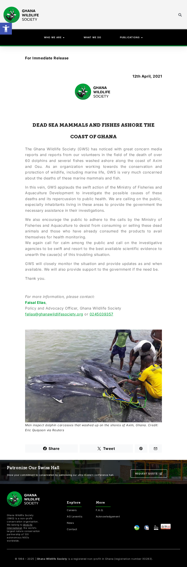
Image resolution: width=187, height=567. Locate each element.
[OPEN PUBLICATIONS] (142, 37)
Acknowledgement (108, 516)
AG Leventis (75, 516)
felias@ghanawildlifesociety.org (54, 314)
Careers (72, 510)
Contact (72, 529)
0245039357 (101, 314)
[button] (6, 29)
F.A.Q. (100, 510)
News (70, 522)
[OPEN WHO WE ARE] (64, 37)
